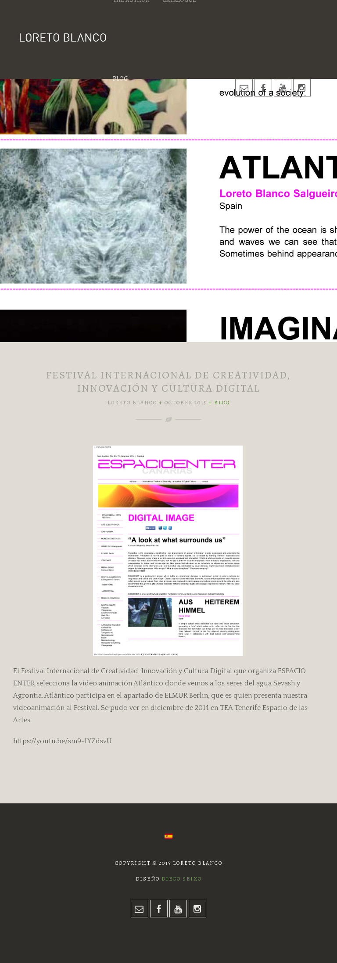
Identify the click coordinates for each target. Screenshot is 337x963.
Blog (120, 79)
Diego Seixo (181, 878)
